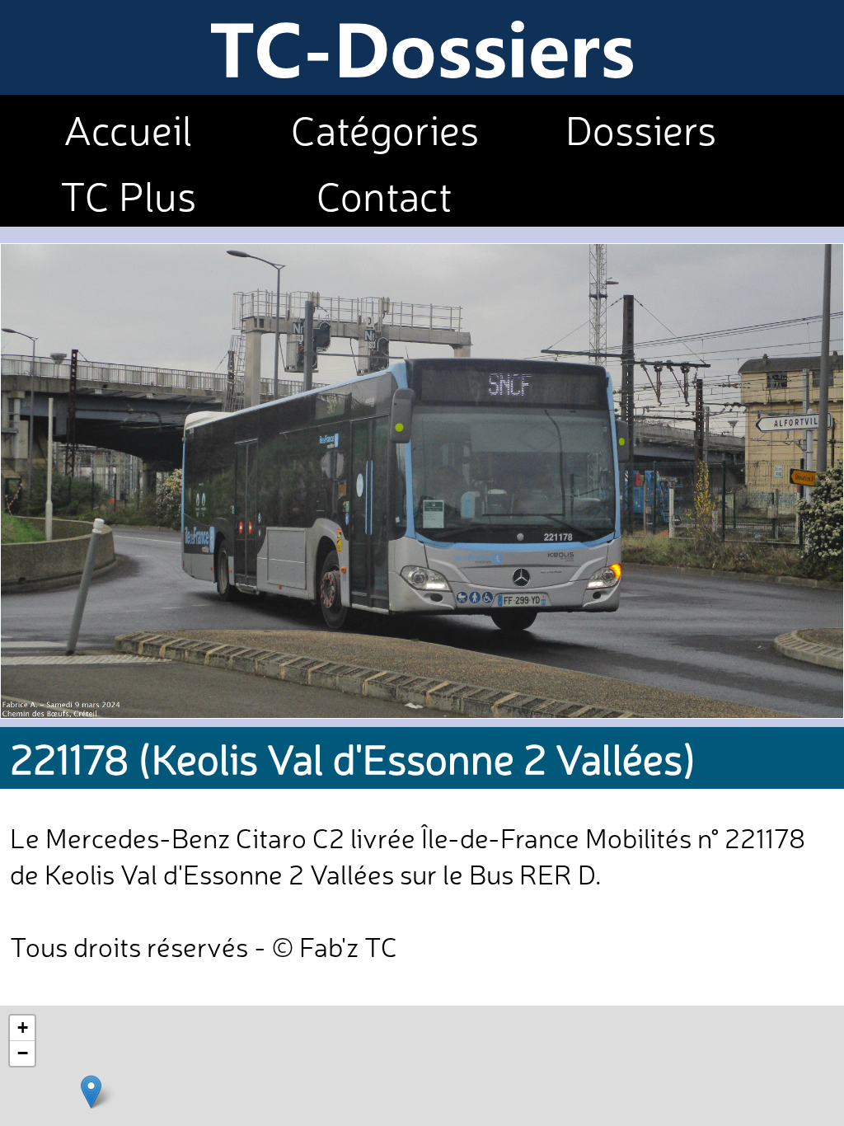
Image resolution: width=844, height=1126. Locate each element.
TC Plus (128, 194)
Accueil (128, 128)
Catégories (385, 128)
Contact (384, 194)
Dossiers (640, 128)
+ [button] (22, 1027)
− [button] (22, 1053)
